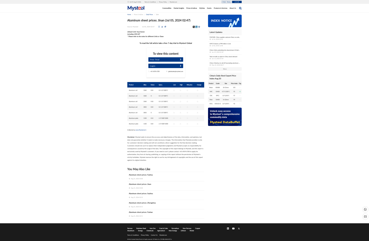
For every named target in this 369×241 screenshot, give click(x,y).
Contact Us (154, 235)
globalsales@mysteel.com (175, 71)
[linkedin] (196, 27)
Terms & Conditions (151, 2)
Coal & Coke (163, 228)
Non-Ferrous (187, 228)
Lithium (183, 230)
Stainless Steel (141, 228)
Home (129, 14)
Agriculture (161, 230)
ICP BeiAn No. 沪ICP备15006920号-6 (162, 239)
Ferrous (129, 228)
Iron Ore (152, 228)
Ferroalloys (175, 228)
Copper (197, 228)
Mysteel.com (173, 2)
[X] (194, 27)
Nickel (192, 230)
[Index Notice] (225, 21)
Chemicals (150, 230)
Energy (140, 230)
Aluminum (130, 230)
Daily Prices (149, 14)
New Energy (173, 230)
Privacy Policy (163, 2)
